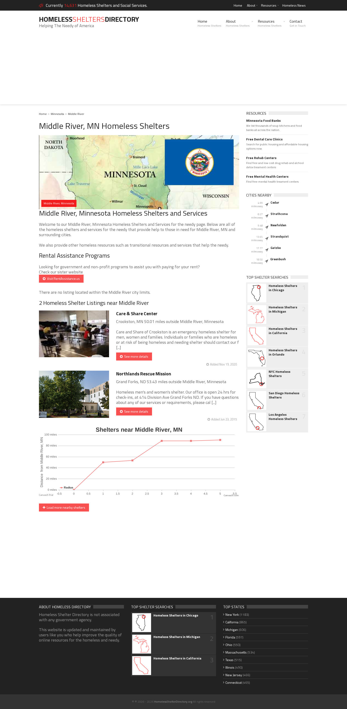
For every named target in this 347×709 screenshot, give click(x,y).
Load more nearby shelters (65, 507)
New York (232, 614)
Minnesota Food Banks (263, 120)
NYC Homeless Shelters (279, 373)
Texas (229, 659)
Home (238, 5)
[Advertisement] (173, 71)
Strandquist (280, 236)
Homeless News (294, 5)
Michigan (231, 629)
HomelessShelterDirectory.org (173, 701)
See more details (135, 356)
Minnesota (57, 114)
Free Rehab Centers (261, 158)
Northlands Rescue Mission (143, 373)
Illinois (229, 667)
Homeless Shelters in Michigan (283, 309)
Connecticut (233, 682)
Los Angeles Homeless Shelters (283, 416)
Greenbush (278, 259)
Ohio (228, 644)
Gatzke (276, 248)
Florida (230, 637)
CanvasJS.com (231, 495)
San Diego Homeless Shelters (284, 395)
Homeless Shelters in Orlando (283, 352)
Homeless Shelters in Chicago (283, 288)
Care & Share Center (136, 313)
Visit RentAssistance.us (63, 278)
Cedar (275, 202)
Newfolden (278, 225)
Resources (268, 5)
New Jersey (233, 674)
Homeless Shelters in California (283, 331)
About (251, 5)
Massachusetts (236, 652)
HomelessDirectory (89, 19)
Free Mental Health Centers (267, 176)
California (231, 622)
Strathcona (279, 214)
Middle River (76, 114)
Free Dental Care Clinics (264, 139)
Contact (298, 23)
